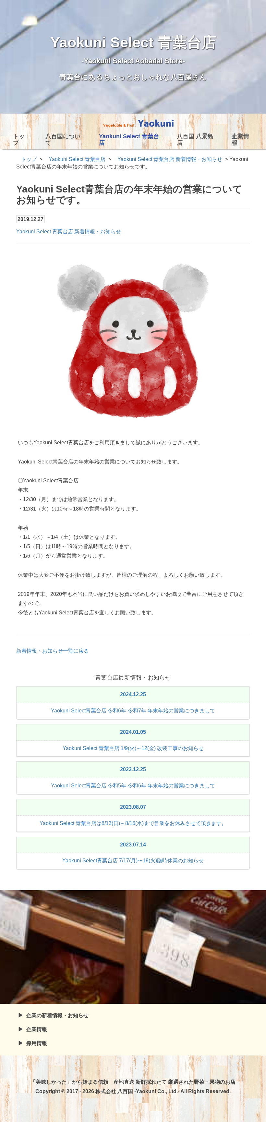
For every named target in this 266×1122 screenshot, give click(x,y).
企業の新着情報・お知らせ (57, 1015)
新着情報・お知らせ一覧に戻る (52, 651)
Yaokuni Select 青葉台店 (129, 139)
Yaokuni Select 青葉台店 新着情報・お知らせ (68, 231)
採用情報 (36, 1043)
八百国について (62, 139)
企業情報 (240, 139)
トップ (19, 139)
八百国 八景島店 (195, 139)
